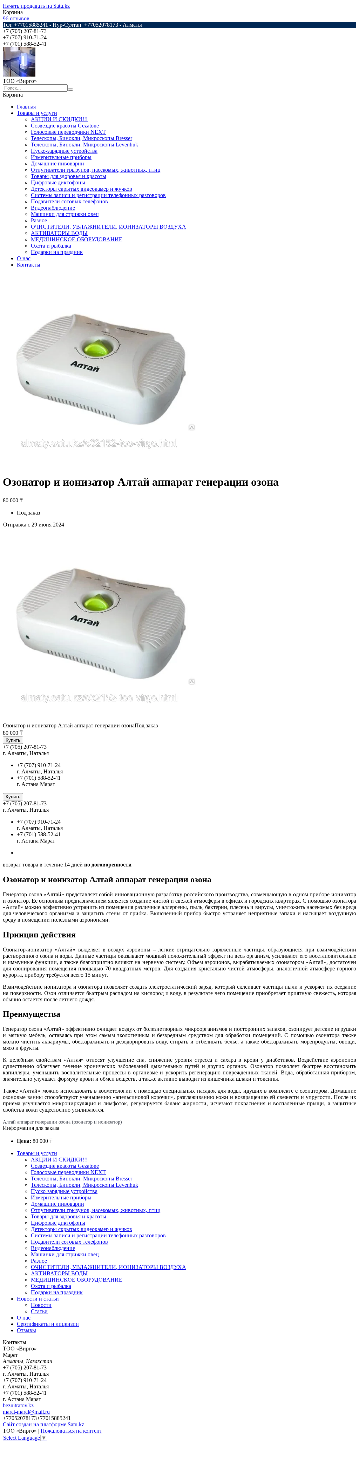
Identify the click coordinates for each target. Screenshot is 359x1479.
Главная (26, 107)
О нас (24, 258)
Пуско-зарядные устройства (64, 151)
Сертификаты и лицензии (48, 1324)
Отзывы (26, 1330)
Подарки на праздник (57, 252)
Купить (13, 740)
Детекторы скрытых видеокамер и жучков (81, 189)
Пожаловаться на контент (71, 1431)
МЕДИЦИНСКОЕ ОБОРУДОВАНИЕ (76, 239)
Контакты (28, 265)
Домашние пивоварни (57, 163)
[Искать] (70, 90)
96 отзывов (16, 18)
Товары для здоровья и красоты (68, 176)
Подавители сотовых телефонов (69, 201)
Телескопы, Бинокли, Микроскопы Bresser (81, 138)
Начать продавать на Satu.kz (36, 6)
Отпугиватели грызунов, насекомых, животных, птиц (96, 170)
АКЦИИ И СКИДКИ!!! (59, 119)
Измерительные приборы (61, 157)
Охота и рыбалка (51, 246)
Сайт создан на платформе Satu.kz (43, 1424)
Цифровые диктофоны (58, 182)
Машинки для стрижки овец (65, 214)
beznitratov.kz (18, 1405)
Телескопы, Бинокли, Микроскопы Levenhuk (84, 145)
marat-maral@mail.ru (26, 1412)
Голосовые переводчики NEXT (68, 132)
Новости (41, 1305)
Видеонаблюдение (53, 208)
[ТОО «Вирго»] (19, 75)
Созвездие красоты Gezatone (65, 126)
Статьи (39, 1311)
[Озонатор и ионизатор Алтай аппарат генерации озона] (99, 719)
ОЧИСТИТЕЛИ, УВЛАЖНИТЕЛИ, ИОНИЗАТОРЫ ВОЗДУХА (108, 227)
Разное (39, 220)
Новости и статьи (38, 1299)
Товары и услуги (37, 113)
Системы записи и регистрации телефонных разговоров (98, 195)
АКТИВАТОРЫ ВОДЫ (59, 233)
